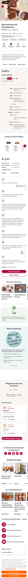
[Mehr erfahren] (7, 297)
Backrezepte (13, 39)
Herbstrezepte (22, 39)
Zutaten (5, 64)
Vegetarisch (5, 39)
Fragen (19, 395)
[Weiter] (24, 146)
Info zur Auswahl (17, 79)
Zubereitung (12, 64)
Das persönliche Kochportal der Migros (11, 518)
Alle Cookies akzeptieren (14, 575)
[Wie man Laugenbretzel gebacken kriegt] (7, 503)
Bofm (9, 407)
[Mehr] (24, 419)
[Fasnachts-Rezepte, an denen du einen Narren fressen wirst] (20, 503)
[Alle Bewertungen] (5, 29)
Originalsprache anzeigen (8, 416)
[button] (4, 408)
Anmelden (15, 365)
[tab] (14, 549)
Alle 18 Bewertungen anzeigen (12, 438)
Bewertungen (21, 64)
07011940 (10, 425)
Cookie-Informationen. (10, 569)
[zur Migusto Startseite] (5, 1)
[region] (14, 566)
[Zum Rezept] (7, 473)
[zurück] (2, 6)
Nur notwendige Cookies (14, 572)
